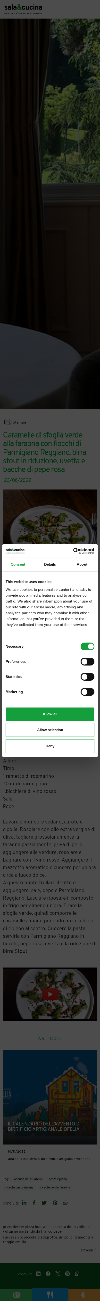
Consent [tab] (18, 564)
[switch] (87, 662)
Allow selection (50, 730)
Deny (50, 746)
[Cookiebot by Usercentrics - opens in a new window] (73, 551)
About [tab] (82, 564)
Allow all (50, 714)
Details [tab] (50, 564)
